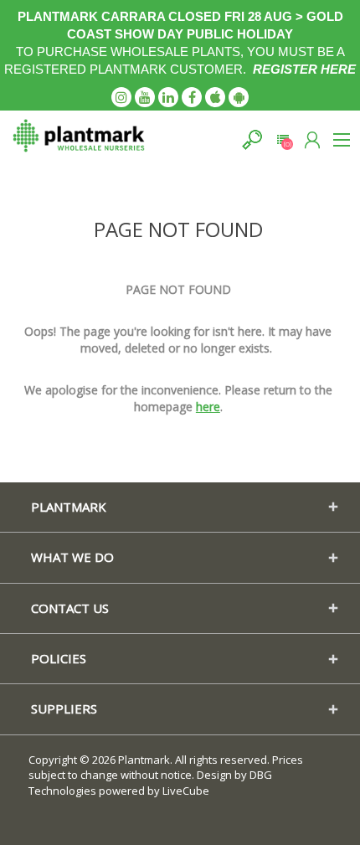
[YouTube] (145, 97)
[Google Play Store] (239, 97)
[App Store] (215, 97)
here (208, 407)
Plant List (282, 139)
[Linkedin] (168, 97)
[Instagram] (121, 97)
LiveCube (185, 790)
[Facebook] (192, 97)
